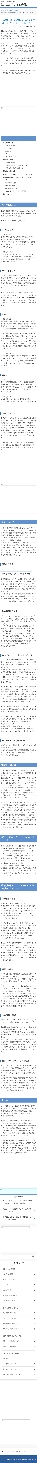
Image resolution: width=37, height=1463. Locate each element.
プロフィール (8, 1451)
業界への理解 (10, 185)
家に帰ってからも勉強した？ (14, 168)
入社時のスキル (9, 143)
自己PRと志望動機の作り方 (11, 1341)
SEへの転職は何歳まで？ (10, 1295)
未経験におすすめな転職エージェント (14, 1329)
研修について (8, 159)
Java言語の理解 (11, 188)
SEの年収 (6, 1285)
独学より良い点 (9, 171)
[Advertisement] (18, 92)
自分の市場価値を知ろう (10, 1313)
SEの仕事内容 (7, 1290)
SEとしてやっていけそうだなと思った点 (17, 174)
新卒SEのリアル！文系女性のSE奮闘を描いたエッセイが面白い (17, 1218)
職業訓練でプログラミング (11, 1369)
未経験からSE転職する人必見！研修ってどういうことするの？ (17, 1210)
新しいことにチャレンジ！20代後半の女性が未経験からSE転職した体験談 (17, 1202)
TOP (2, 1451)
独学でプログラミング (9, 1364)
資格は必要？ (7, 1358)
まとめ (6, 194)
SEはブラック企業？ (9, 1279)
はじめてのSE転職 (14, 4)
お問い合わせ (16, 1451)
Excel (8, 151)
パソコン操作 (10, 145)
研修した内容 (10, 162)
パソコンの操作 (10, 183)
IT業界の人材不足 (8, 1274)
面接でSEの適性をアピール (11, 1346)
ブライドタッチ (10, 148)
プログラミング (10, 156)
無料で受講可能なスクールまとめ (13, 1374)
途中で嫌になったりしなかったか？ (16, 165)
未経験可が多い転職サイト (11, 1323)
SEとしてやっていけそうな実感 (15, 191)
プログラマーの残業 (9, 1300)
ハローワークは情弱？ (9, 1318)
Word (8, 154)
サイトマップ (25, 1451)
